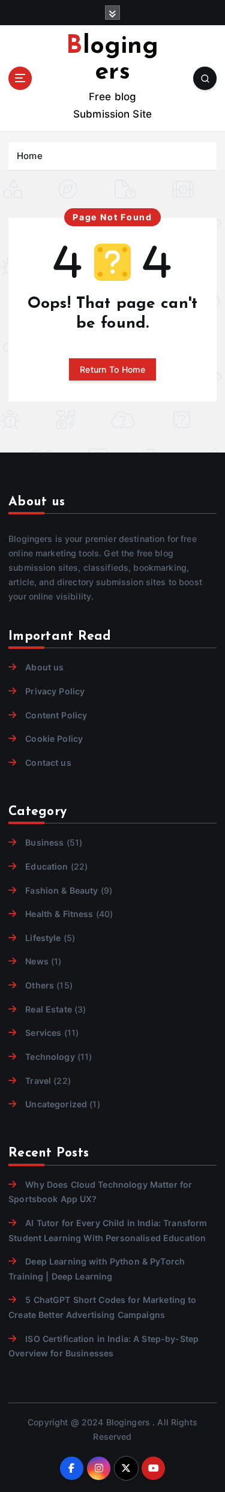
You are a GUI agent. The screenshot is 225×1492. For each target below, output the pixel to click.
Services (43, 1032)
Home (30, 155)
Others (39, 985)
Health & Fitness (59, 914)
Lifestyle (43, 938)
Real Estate (48, 1009)
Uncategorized (56, 1104)
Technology (49, 1056)
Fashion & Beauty (61, 890)
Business (44, 842)
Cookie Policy (54, 738)
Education (46, 866)
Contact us (48, 762)
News (37, 961)
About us (44, 667)
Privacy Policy (55, 691)
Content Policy (56, 715)
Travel (38, 1080)
